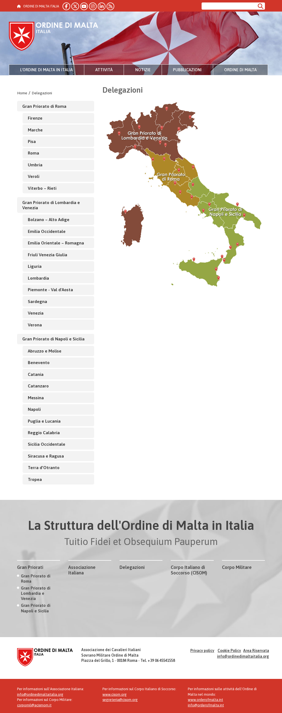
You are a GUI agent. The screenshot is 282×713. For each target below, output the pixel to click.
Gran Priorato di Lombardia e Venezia (51, 205)
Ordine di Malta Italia (53, 37)
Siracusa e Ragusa (46, 455)
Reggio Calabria (44, 432)
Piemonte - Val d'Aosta (50, 289)
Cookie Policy (229, 650)
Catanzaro (38, 385)
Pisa (32, 141)
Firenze (35, 117)
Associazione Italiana (82, 570)
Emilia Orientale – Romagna (56, 242)
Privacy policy (202, 650)
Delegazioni (42, 93)
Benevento (39, 362)
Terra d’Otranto (43, 467)
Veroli (33, 176)
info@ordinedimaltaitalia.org (243, 656)
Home (22, 93)
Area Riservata (256, 650)
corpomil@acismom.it (34, 705)
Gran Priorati (30, 567)
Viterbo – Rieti (42, 188)
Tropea (35, 479)
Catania (36, 374)
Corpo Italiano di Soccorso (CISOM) (189, 570)
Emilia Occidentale (47, 231)
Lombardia (38, 278)
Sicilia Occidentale (46, 444)
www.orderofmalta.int (205, 700)
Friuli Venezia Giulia (47, 254)
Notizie (143, 69)
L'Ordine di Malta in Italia (46, 69)
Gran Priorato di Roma (44, 106)
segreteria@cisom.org (120, 700)
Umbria (35, 164)
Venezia (36, 312)
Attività (104, 69)
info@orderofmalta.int (206, 705)
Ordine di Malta (240, 69)
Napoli (34, 409)
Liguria (35, 266)
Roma (33, 152)
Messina (36, 397)
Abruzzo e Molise (44, 350)
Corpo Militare (237, 567)
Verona (35, 324)
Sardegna (37, 301)
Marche (35, 129)
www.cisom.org (114, 694)
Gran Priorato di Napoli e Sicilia (53, 338)
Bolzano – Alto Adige (48, 219)
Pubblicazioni (187, 69)
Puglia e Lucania (44, 421)
